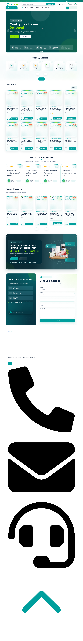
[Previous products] (37, 228)
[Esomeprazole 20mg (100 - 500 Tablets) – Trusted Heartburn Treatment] (72, 98)
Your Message (42, 308)
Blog (42, 7)
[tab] (41, 51)
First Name (41, 287)
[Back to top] (41, 637)
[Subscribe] (10, 363)
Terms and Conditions (15, 351)
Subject (41, 303)
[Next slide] (75, 30)
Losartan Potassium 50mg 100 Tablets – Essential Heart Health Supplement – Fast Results (41, 142)
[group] (12, 105)
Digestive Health (45, 138)
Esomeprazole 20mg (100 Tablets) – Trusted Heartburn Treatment (12, 109)
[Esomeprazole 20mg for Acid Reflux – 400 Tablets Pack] (28, 130)
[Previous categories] (37, 74)
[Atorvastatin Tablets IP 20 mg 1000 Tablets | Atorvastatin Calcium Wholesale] (43, 98)
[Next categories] (45, 74)
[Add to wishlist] (8, 93)
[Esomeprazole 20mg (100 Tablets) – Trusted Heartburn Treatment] (13, 98)
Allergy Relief (9, 106)
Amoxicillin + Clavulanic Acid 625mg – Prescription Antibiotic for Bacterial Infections (55, 110)
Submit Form (57, 320)
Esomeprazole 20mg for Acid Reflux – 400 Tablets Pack (26, 141)
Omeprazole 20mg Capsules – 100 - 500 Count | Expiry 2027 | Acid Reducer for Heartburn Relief (26, 111)
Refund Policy (14, 352)
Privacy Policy (14, 350)
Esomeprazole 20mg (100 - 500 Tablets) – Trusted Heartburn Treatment (70, 109)
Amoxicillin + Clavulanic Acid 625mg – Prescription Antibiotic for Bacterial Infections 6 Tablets (55, 142)
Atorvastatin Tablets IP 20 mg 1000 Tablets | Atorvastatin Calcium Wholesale (41, 110)
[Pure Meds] (12, 4)
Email (41, 297)
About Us (37, 7)
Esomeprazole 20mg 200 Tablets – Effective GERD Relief (12, 141)
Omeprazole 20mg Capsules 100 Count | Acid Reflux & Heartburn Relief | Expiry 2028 (70, 142)
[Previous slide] (8, 30)
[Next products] (46, 228)
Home (22, 7)
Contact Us (47, 7)
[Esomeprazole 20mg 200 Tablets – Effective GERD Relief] (14, 130)
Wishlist (31, 7)
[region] (41, 31)
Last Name (41, 292)
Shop (26, 7)
